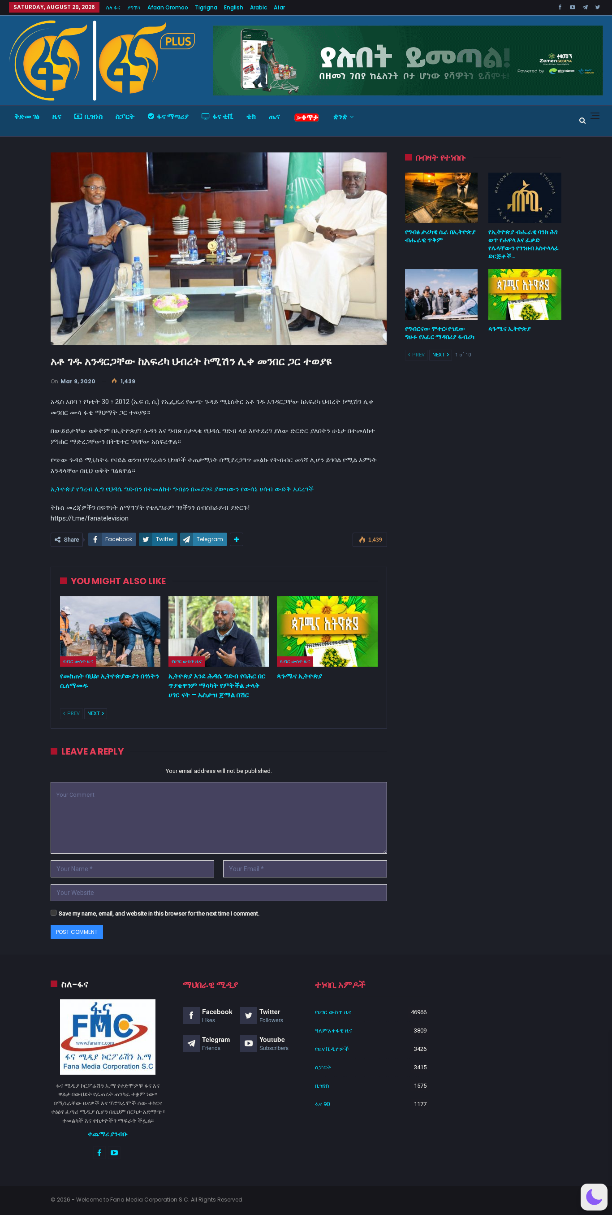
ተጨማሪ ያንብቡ (108, 1133)
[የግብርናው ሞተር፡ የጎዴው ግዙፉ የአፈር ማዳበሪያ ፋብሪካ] (441, 294)
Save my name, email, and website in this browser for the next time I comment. (159, 913)
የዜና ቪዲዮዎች (332, 1049)
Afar (279, 7)
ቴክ (251, 116)
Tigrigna (206, 7)
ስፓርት (125, 116)
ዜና (56, 116)
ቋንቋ (340, 116)
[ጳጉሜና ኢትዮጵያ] (327, 631)
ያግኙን (134, 7)
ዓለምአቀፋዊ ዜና (333, 1030)
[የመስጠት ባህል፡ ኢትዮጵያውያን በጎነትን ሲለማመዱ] (110, 631)
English (233, 7)
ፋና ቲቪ (222, 116)
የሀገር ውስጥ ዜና (78, 661)
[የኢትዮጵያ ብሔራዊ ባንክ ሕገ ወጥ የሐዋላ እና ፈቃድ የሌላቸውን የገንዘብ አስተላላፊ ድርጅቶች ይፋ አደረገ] (524, 198)
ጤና (274, 116)
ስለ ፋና (113, 7)
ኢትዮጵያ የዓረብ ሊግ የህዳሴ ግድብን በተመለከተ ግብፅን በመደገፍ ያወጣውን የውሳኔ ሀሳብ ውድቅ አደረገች (182, 489)
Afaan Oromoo (167, 7)
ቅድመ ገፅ (26, 116)
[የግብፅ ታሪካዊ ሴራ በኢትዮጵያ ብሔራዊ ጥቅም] (441, 198)
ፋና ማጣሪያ (173, 116)
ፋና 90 (322, 1104)
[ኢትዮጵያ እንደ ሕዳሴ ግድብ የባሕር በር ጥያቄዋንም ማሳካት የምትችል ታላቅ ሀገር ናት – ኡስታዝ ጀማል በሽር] (218, 631)
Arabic (258, 7)
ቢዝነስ (94, 116)
